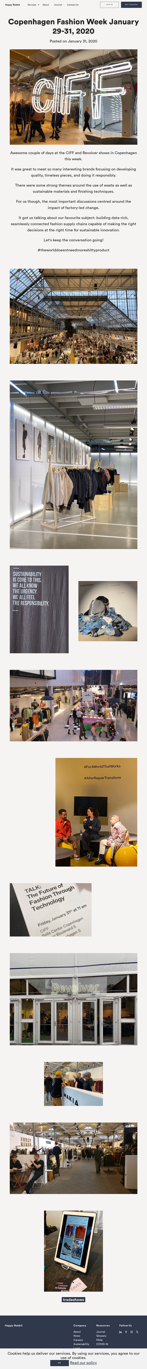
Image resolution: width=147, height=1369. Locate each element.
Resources (103, 1325)
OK (59, 1363)
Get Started (131, 4)
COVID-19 (102, 1344)
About (46, 5)
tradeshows (73, 1300)
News (77, 1336)
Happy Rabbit (12, 5)
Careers (78, 1340)
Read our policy (83, 1363)
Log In (109, 4)
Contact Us (73, 5)
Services (32, 5)
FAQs (99, 1340)
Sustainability (81, 1344)
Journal (58, 5)
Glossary (101, 1336)
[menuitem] (15, 5)
